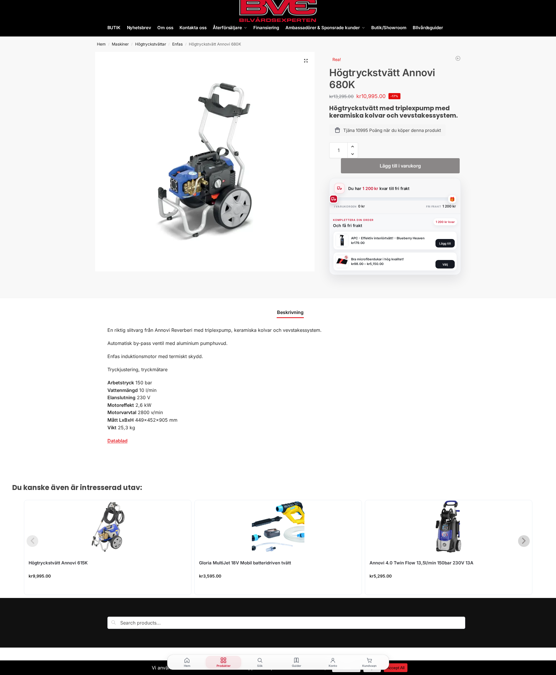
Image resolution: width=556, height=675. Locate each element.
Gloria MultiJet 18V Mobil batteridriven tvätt (245, 563)
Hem (101, 44)
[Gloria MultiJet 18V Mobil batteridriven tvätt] (278, 526)
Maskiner (120, 44)
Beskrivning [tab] (290, 312)
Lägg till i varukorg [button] (108, 588)
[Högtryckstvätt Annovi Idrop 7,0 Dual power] (458, 58)
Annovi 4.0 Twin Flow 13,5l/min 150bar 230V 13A (421, 563)
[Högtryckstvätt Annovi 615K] (108, 526)
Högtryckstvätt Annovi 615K (58, 563)
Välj (445, 264)
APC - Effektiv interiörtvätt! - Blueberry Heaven (388, 238)
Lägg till (445, 243)
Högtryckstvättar (150, 44)
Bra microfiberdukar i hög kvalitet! (377, 259)
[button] (306, 60)
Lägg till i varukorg (400, 166)
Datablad (117, 441)
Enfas (177, 44)
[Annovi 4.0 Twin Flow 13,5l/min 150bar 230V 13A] (448, 526)
